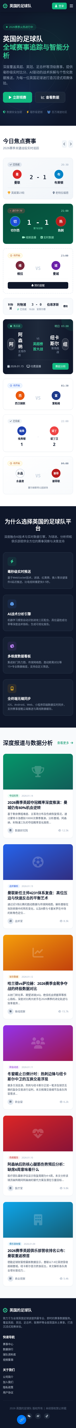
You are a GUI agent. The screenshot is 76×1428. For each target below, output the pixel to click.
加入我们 (8, 1382)
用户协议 (8, 1392)
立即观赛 (19, 97)
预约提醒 (39, 285)
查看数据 (52, 97)
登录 (61, 6)
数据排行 (8, 1349)
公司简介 (8, 1377)
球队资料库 (9, 1354)
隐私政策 (8, 1387)
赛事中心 (8, 1344)
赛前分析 (60, 366)
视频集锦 (8, 1359)
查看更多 (63, 743)
